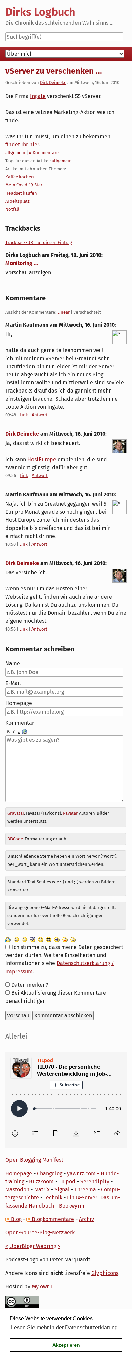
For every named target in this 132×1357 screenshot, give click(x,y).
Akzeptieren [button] (66, 1345)
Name (12, 663)
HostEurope (41, 459)
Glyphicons (104, 1273)
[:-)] (16, 939)
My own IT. (44, 1286)
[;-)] (73, 939)
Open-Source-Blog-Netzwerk (40, 1232)
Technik (53, 1197)
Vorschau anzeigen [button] (28, 272)
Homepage (18, 703)
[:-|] (24, 939)
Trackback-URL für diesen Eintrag (38, 242)
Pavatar (70, 813)
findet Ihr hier (22, 144)
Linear (63, 312)
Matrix (42, 1189)
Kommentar (19, 723)
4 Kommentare (44, 152)
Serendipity (94, 1181)
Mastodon (17, 1189)
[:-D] (57, 939)
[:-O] (32, 939)
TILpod (67, 1181)
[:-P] (65, 939)
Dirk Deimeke (53, 82)
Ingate (38, 96)
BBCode (15, 838)
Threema (85, 1189)
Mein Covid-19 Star (23, 185)
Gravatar (15, 813)
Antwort (40, 414)
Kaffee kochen (19, 176)
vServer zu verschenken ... (53, 71)
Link (24, 414)
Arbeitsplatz (17, 201)
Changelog (49, 1173)
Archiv (86, 1219)
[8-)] (48, 939)
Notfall (12, 209)
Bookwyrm (71, 1205)
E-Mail (13, 683)
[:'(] (8, 939)
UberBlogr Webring (32, 1246)
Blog (15, 1219)
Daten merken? (29, 985)
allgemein (15, 152)
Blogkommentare (52, 1219)
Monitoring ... (21, 263)
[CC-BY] (22, 1301)
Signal (62, 1189)
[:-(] (40, 939)
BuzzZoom (41, 1181)
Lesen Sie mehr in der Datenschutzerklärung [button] (64, 1327)
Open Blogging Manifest (34, 1160)
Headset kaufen (21, 193)
